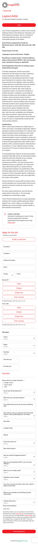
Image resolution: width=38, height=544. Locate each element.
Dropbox (19, 288)
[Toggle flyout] (12, 275)
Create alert (11, 222)
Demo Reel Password (9, 448)
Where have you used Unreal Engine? (14, 397)
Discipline (6, 352)
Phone (19, 274)
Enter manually (19, 297)
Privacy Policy (29, 515)
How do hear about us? (10, 441)
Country (6, 274)
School (5, 337)
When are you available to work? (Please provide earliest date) (17, 493)
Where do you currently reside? (12, 470)
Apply (19, 25)
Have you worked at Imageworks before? (15, 455)
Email (5, 267)
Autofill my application (19, 239)
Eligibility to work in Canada (11, 477)
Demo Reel (7, 421)
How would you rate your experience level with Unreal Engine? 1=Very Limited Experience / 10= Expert (18, 413)
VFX (5, 387)
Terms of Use (19, 513)
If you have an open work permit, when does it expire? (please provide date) (19, 484)
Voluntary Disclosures (10, 501)
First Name (7, 246)
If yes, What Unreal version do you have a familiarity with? (18, 405)
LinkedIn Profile (8, 428)
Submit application (19, 531)
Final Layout (8, 384)
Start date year (8, 359)
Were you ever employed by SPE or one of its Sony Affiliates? (18, 462)
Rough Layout (8, 382)
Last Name (7, 253)
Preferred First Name (9, 260)
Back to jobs (7, 10)
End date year (7, 366)
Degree (5, 344)
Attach (19, 283)
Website (6, 435)
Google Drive (19, 292)
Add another (6, 373)
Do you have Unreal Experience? (13, 391)
